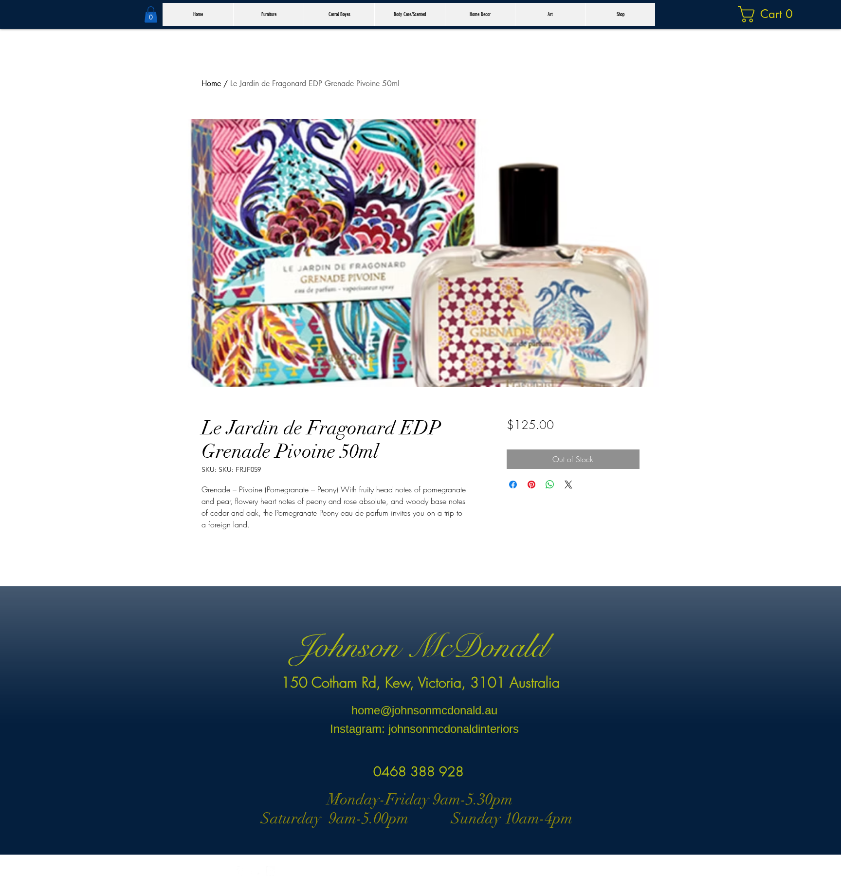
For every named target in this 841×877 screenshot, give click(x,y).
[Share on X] (568, 484)
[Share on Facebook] (513, 484)
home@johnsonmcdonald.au (424, 710)
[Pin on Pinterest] (531, 484)
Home (211, 83)
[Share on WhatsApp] (550, 484)
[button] (151, 14)
